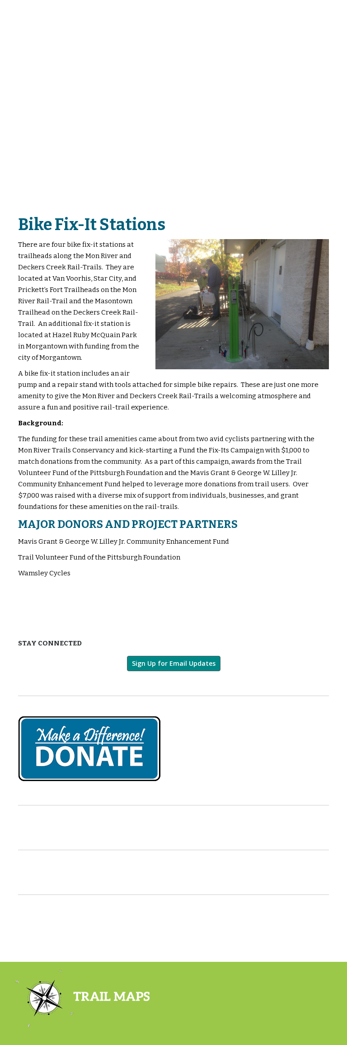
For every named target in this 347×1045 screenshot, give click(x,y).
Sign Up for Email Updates (174, 663)
